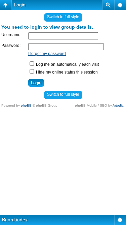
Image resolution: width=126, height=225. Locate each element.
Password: (10, 45)
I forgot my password (47, 53)
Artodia (118, 105)
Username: (11, 34)
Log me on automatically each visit (67, 64)
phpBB (26, 105)
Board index (15, 219)
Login (20, 4)
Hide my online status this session (66, 72)
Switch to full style (63, 17)
